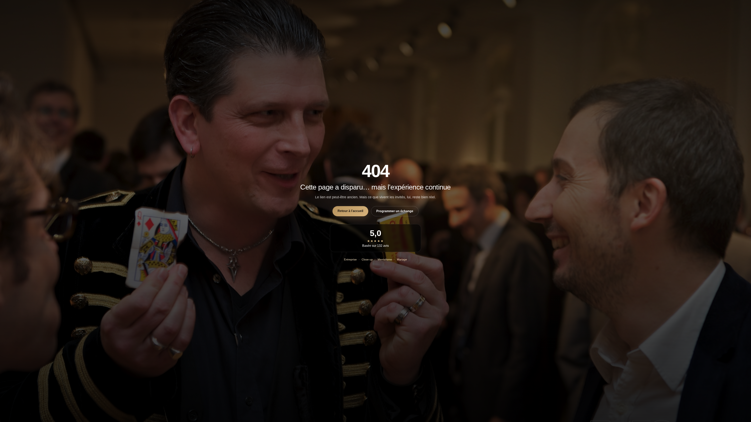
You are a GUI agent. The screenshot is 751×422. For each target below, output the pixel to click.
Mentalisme (385, 259)
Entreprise (350, 259)
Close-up (367, 259)
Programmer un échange (394, 211)
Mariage (402, 259)
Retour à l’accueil (350, 211)
